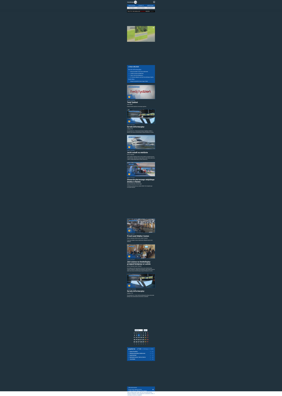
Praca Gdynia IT (150, 7)
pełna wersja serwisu (133, 387)
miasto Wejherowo (133, 220)
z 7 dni (139, 349)
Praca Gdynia (131, 7)
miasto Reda (131, 164)
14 (141, 337)
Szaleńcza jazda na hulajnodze (136, 73)
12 (136, 337)
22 (143, 339)
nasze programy (131, 5)
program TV (141, 5)
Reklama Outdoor (141, 7)
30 (139, 333)
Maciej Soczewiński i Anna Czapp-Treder (139, 81)
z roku (151, 349)
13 (139, 337)
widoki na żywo (150, 5)
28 (134, 333)
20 (139, 339)
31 (141, 333)
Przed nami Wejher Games (138, 236)
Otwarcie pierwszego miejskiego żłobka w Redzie (140, 181)
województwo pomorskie (134, 111)
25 (134, 342)
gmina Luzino (131, 246)
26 (136, 342)
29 (136, 333)
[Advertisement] (141, 18)
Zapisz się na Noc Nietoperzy (136, 75)
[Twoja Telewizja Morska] (132, 2)
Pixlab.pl (145, 390)
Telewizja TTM (140, 390)
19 (136, 339)
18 (134, 339)
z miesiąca (145, 349)
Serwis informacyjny (134, 69)
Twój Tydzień (132, 102)
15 (143, 337)
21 (141, 339)
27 (139, 342)
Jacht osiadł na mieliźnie (137, 152)
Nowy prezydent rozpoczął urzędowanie (138, 71)
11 (134, 337)
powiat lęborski (132, 137)
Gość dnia (131, 79)
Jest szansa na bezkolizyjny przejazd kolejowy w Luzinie (139, 263)
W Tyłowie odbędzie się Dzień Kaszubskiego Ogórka (141, 77)
